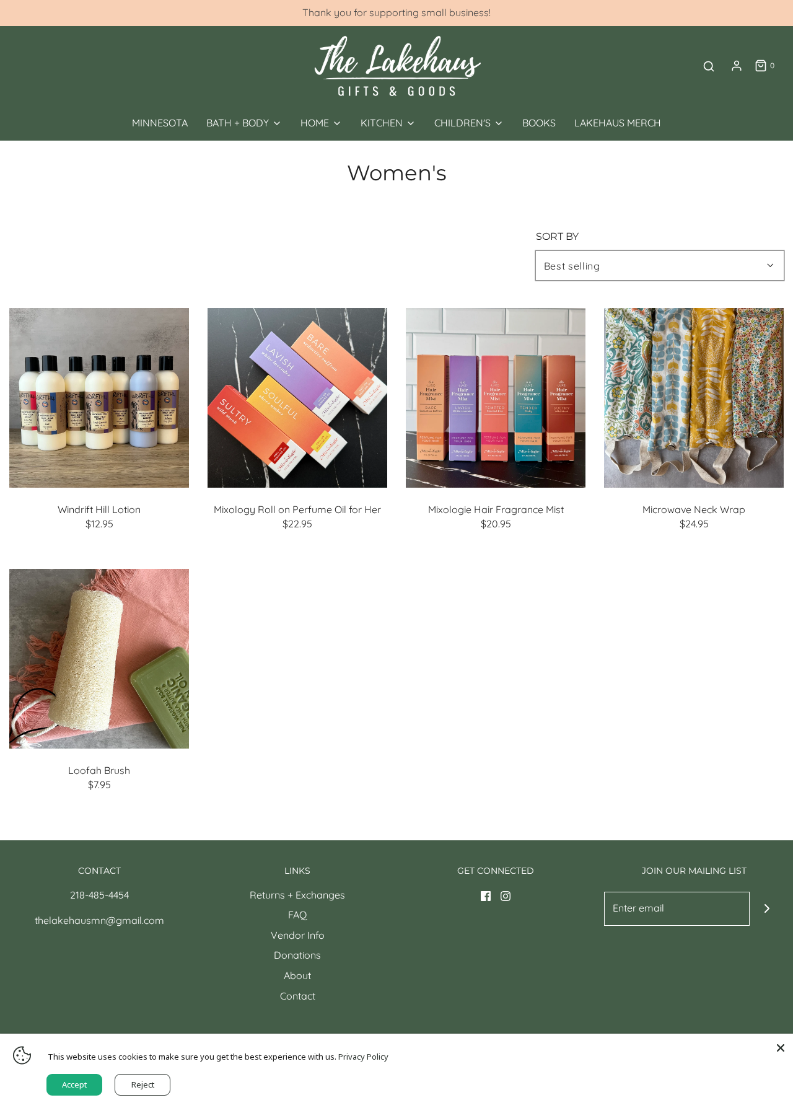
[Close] (780, 1046)
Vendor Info (298, 935)
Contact (297, 996)
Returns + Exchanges (297, 895)
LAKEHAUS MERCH (617, 123)
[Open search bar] (709, 66)
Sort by (557, 237)
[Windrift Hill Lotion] (99, 398)
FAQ (297, 914)
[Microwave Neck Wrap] (694, 398)
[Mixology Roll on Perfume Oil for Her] (297, 398)
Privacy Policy (363, 1056)
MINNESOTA (160, 123)
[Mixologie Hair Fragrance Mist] (495, 398)
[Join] (767, 909)
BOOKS (539, 123)
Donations (297, 955)
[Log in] (736, 65)
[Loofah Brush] (99, 659)
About (297, 975)
